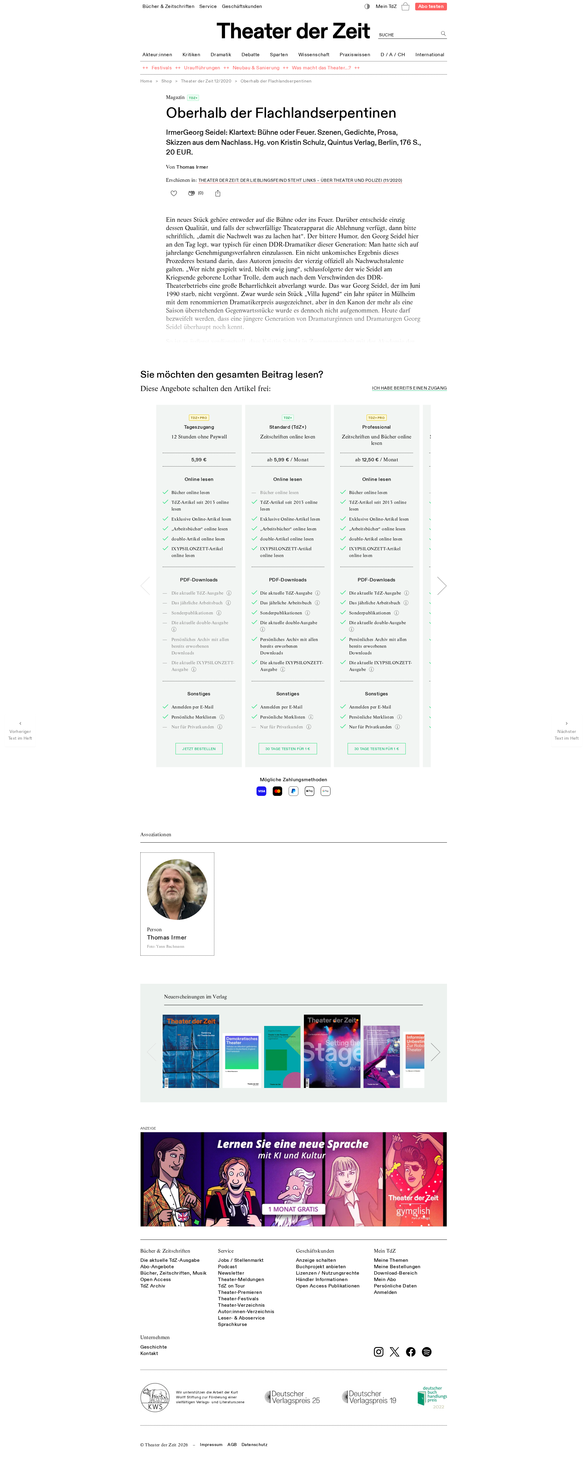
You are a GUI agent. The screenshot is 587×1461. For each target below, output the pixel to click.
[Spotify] (427, 1352)
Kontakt (149, 1353)
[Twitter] (395, 1352)
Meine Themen (391, 1260)
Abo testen (431, 6)
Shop (166, 81)
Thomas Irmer (192, 167)
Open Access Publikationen (328, 1286)
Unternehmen (155, 1337)
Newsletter (231, 1273)
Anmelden (385, 1292)
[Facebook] (411, 1352)
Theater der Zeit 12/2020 (206, 81)
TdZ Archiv (152, 1286)
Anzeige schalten (316, 1260)
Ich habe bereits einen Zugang (409, 388)
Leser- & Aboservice (241, 1318)
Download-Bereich (395, 1273)
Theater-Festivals (238, 1299)
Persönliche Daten (395, 1286)
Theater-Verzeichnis (241, 1305)
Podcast (227, 1267)
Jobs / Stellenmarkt (241, 1260)
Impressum (211, 1444)
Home (146, 81)
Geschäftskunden (315, 1251)
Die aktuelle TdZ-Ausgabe (170, 1260)
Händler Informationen (322, 1279)
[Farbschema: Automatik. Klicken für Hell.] (367, 6)
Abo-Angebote (157, 1267)
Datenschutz (255, 1444)
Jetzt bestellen (199, 749)
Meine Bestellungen (397, 1267)
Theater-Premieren (240, 1292)
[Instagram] (379, 1352)
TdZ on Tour (231, 1286)
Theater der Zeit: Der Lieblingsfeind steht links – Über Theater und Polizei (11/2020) (300, 180)
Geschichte (153, 1347)
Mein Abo (385, 1279)
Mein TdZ (385, 1251)
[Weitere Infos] (229, 593)
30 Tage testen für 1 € (287, 749)
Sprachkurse (232, 1324)
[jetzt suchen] (444, 33)
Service (226, 1251)
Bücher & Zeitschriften (165, 1251)
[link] (168, 6)
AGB (232, 1444)
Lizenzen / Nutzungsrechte (328, 1273)
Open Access (155, 1279)
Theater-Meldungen (241, 1279)
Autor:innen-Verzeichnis (246, 1312)
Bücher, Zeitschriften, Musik (173, 1273)
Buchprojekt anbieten (321, 1267)
